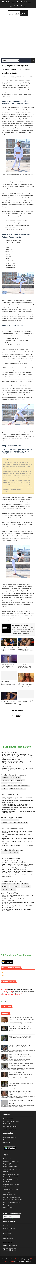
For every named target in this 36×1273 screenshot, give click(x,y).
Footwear (5, 886)
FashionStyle (6, 883)
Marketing (6, 1205)
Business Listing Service (10, 1124)
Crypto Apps (13, 820)
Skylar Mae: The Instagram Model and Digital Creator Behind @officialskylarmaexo (26, 684)
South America (7, 783)
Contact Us (6, 1226)
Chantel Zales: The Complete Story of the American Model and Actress (26, 649)
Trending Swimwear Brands (11, 1159)
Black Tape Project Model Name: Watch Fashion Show (8, 702)
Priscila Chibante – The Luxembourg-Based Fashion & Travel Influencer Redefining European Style (17, 755)
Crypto (4, 820)
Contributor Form (8, 1118)
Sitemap (5, 1236)
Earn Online (6, 1142)
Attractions (20, 780)
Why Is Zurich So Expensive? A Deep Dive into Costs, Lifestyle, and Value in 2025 (17, 762)
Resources (6, 1140)
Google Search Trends (9, 1129)
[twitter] (21, 6)
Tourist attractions (21, 786)
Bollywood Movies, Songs (10, 1166)
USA (31, 77)
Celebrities (26, 77)
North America (7, 786)
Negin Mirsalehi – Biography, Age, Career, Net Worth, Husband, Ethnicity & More (22, 1056)
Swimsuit (16, 883)
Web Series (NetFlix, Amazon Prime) (13, 1199)
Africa (18, 777)
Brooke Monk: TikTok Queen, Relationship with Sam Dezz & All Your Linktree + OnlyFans (21, 1074)
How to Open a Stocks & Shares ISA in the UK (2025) (17, 841)
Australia (5, 777)
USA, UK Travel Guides (9, 1194)
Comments (6, 976)
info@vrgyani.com (8, 1238)
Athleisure (26, 886)
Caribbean (17, 783)
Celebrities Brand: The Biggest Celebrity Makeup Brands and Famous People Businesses (17, 868)
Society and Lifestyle (9, 1187)
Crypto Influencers (9, 822)
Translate (16, 1218)
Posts (4, 973)
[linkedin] (24, 6)
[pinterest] (17, 6)
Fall (10, 852)
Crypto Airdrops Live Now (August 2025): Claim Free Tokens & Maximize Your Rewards (16, 804)
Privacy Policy (7, 1233)
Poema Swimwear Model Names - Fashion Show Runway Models (7, 666)
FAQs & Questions (8, 1207)
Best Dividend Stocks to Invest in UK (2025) (14, 845)
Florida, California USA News (11, 1174)
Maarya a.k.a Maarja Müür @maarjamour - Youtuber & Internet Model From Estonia (21, 1102)
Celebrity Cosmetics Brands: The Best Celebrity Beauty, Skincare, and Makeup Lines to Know (17, 865)
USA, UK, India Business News (11, 1197)
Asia (12, 777)
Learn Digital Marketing (9, 1137)
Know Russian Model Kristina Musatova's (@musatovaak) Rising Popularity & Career (22, 1093)
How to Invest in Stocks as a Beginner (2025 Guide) (16, 834)
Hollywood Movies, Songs (10, 1179)
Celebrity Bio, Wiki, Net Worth (11, 1169)
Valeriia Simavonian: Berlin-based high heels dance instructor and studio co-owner (16, 861)
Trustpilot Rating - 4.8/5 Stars (23, 1261)
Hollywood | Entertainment (10, 1176)
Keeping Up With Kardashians (11, 1202)
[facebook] (14, 6)
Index (16, 852)
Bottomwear (15, 886)
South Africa (14, 788)
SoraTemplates (17, 1259)
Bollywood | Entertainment (10, 1164)
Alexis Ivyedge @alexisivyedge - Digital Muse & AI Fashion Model (25, 666)
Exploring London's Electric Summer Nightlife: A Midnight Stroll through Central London (17, 769)
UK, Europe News (8, 1192)
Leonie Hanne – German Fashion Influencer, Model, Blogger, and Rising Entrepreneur (21, 1083)
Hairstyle (5, 889)
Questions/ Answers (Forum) (11, 1184)
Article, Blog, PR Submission (11, 1121)
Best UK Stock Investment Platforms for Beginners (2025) (18, 838)
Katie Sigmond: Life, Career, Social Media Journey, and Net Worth (8, 649)
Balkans (4, 788)
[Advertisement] (18, 37)
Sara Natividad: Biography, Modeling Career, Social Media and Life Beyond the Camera (25, 702)
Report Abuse (7, 1242)
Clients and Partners (9, 1228)
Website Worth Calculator (10, 1126)
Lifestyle (25, 883)
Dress (13, 889)
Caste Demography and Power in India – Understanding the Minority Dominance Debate (21, 1028)
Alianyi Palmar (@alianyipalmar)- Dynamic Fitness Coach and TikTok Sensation (8, 684)
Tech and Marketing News (10, 1189)
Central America (8, 780)
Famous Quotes (7, 1171)
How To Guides (7, 1181)
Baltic (23, 788)
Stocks (4, 852)
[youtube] (11, 6)
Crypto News (23, 822)
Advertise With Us (8, 1231)
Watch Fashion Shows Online (11, 1161)
